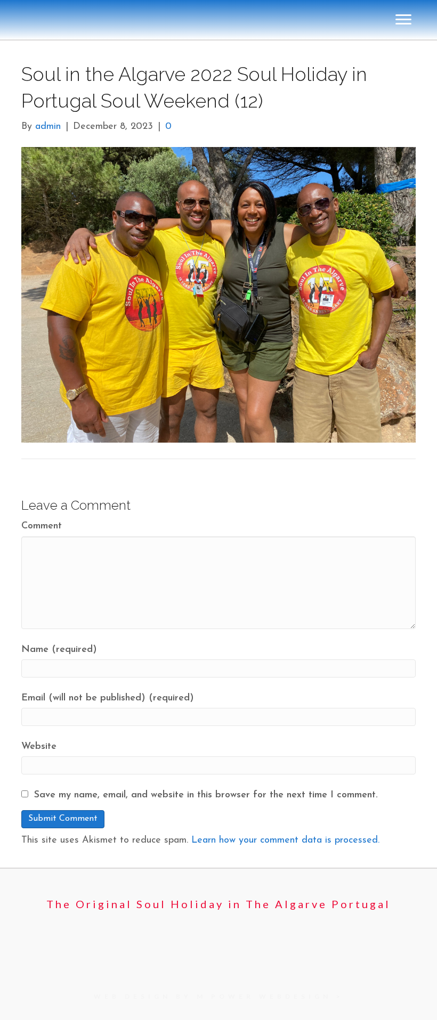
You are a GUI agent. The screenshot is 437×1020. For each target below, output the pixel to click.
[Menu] (403, 403)
